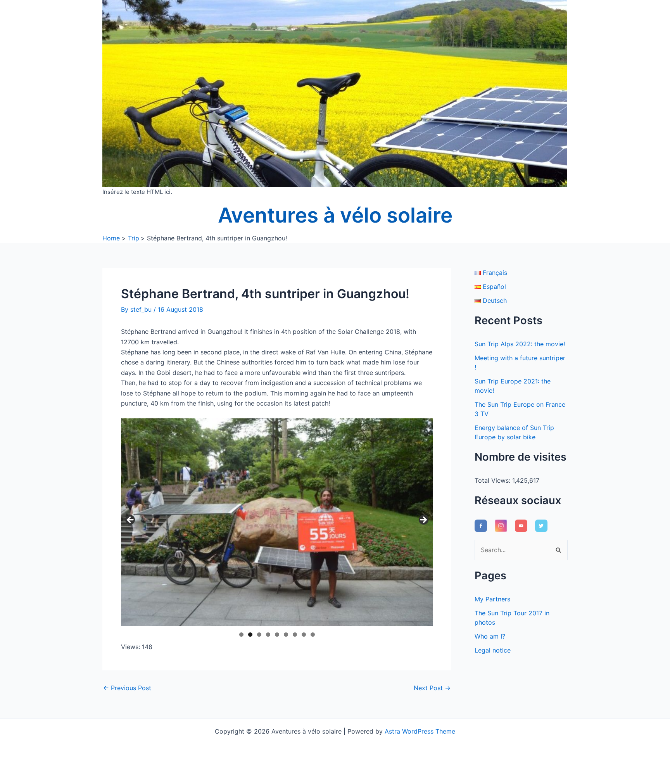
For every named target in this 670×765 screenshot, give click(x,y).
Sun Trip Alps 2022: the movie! (520, 344)
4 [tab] (268, 634)
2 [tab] (250, 634)
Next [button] (423, 520)
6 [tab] (286, 634)
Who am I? (490, 636)
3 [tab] (259, 634)
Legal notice (493, 650)
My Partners (492, 599)
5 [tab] (277, 634)
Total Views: (493, 480)
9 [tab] (313, 634)
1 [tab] (241, 634)
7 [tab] (295, 634)
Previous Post (127, 688)
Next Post (432, 688)
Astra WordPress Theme (420, 731)
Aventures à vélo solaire (335, 215)
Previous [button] (130, 520)
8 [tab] (304, 634)
